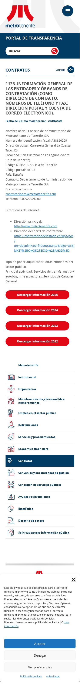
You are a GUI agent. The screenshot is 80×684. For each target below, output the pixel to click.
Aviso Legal (53, 676)
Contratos (25, 461)
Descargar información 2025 (37, 295)
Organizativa (27, 389)
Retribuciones (28, 425)
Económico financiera (33, 449)
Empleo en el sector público (37, 413)
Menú (68, 11)
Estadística (25, 509)
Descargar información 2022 (37, 341)
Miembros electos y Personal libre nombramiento (41, 401)
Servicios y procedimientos (36, 437)
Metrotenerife (28, 365)
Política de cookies (31, 676)
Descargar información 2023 (37, 326)
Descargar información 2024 (37, 310)
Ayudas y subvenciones (34, 497)
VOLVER (60, 70)
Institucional (27, 377)
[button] (73, 579)
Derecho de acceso (31, 521)
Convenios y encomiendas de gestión (43, 473)
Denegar (40, 655)
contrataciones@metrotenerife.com (31, 194)
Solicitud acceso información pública (43, 532)
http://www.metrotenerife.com (35, 226)
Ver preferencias (40, 667)
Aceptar (40, 643)
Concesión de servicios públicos (39, 485)
